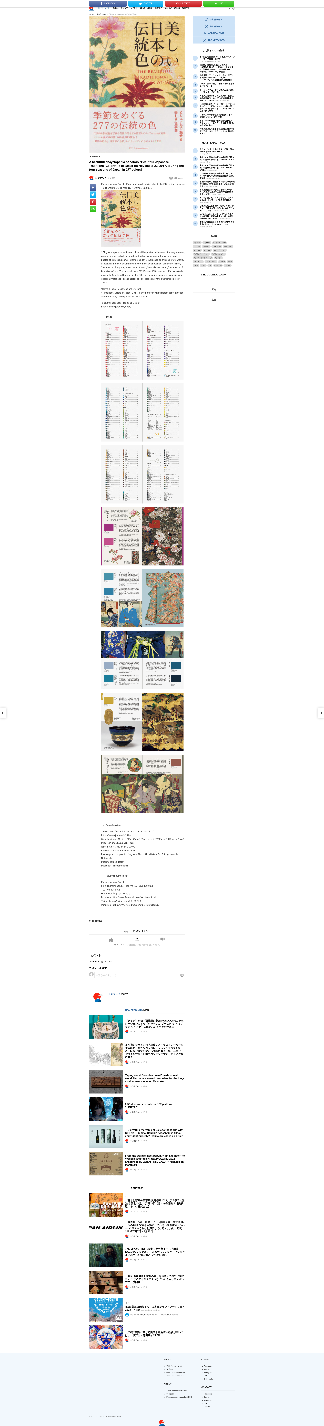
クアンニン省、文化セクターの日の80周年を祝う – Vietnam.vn (217, 151)
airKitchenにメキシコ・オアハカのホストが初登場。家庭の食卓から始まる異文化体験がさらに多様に (217, 216)
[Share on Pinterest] (93, 202)
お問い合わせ (209, 1379)
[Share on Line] (93, 209)
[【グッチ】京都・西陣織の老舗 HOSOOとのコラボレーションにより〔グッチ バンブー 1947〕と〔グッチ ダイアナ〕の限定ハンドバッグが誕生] (106, 1027)
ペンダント (199, 262)
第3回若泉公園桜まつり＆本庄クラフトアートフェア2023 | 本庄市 (217, 59)
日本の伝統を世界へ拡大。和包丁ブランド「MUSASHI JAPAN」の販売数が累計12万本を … (217, 208)
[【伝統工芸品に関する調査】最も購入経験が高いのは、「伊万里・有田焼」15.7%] (106, 1337)
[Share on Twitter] (93, 194)
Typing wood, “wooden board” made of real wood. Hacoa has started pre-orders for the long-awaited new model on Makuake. (154, 1078)
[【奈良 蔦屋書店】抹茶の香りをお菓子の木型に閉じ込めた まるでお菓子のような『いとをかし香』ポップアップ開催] (106, 1282)
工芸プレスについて (174, 1366)
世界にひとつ (211, 262)
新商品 (115, 8)
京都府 (222, 262)
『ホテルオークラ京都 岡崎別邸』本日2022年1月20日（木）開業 (216, 116)
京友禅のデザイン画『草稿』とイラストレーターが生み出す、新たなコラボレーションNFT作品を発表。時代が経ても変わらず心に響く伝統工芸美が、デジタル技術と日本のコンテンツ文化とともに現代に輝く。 (154, 1050)
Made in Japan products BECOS (179, 1397)
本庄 (203, 265)
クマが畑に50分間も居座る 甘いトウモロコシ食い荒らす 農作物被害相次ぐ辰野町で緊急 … (217, 175)
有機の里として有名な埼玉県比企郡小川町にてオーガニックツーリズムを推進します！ (217, 131)
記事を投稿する (216, 19)
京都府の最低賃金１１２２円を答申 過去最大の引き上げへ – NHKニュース (217, 224)
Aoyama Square (220, 243)
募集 (196, 265)
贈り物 (228, 265)
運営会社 (170, 1369)
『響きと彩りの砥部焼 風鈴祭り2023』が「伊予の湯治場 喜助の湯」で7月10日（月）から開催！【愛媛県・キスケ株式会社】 (155, 1203)
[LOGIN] (233, 7)
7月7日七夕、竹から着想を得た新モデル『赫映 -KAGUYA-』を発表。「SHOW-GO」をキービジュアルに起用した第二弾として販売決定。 (155, 1251)
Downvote (162, 940)
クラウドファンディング (203, 258)
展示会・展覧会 (146, 8)
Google (197, 246)
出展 (230, 262)
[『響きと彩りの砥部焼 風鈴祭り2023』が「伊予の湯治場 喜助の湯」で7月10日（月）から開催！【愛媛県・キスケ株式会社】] (106, 1205)
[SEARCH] (230, 8)
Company (170, 1394)
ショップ (124, 8)
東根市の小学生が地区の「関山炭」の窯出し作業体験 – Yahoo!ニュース (217, 159)
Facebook (208, 1366)
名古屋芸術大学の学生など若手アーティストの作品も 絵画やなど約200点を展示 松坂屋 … (217, 192)
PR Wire (198, 250)
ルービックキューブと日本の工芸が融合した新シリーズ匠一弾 (217, 91)
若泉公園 (219, 265)
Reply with (182, 975)
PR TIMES (96, 920)
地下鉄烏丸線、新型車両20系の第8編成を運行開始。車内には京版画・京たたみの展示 (217, 183)
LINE (205, 1376)
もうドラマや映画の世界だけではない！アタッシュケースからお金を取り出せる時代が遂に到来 (217, 123)
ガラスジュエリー (219, 254)
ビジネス (158, 8)
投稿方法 (185, 8)
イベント (134, 8)
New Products (134, 1010)
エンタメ (168, 8)
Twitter (207, 1369)
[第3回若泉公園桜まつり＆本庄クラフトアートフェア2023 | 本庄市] (106, 1310)
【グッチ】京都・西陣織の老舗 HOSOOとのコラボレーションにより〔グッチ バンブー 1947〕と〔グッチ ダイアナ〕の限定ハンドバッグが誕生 (154, 1023)
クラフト (219, 258)
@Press (197, 243)
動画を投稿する (216, 26)
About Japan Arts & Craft (176, 1391)
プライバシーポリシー (175, 1376)
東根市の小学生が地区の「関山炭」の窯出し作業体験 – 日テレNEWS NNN (217, 167)
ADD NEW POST (216, 33)
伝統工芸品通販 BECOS (175, 1372)
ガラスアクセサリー (202, 254)
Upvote (111, 940)
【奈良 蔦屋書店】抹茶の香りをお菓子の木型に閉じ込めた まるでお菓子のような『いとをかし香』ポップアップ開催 (154, 1279)
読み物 (177, 8)
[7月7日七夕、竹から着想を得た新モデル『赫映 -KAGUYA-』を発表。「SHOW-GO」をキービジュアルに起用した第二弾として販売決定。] (106, 1255)
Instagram (208, 1372)
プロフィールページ (120, 945)
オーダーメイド (220, 250)
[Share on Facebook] (93, 187)
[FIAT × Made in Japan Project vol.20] (3, 713)
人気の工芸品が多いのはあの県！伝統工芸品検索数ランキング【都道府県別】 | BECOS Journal (217, 98)
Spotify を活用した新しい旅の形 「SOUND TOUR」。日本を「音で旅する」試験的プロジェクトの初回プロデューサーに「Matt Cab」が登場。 (217, 68)
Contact (207, 1407)
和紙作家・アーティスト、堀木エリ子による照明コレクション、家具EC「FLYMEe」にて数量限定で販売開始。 (217, 77)
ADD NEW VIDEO (216, 40)
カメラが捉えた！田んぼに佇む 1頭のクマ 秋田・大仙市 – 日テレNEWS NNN (216, 200)
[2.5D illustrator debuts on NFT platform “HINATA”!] (106, 1109)
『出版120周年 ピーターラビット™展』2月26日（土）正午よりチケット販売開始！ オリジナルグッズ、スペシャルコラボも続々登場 (217, 107)
